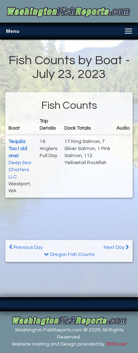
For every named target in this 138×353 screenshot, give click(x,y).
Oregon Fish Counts (71, 254)
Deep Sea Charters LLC (19, 169)
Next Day (115, 247)
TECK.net (116, 344)
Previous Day (27, 247)
